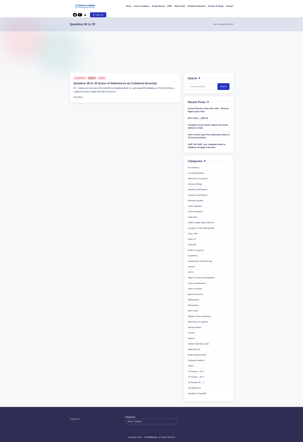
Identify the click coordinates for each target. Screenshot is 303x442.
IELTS (190, 272)
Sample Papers (194, 327)
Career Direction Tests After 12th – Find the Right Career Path (208, 110)
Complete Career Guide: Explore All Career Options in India (208, 126)
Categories (130, 417)
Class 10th (192, 233)
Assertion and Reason (197, 189)
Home (215, 24)
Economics (193, 256)
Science (191, 333)
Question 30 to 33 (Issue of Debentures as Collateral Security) (115, 83)
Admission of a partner (198, 178)
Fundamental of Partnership (200, 261)
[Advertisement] (151, 49)
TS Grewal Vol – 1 (196, 382)
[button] (98, 14)
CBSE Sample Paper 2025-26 (201, 222)
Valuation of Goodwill (197, 393)
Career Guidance (195, 211)
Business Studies (195, 200)
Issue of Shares (195, 289)
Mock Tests (193, 311)
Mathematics (193, 300)
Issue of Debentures (197, 283)
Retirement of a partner (198, 322)
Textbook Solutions (196, 360)
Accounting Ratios (196, 173)
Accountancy (80, 78)
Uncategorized (194, 388)
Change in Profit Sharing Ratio (201, 228)
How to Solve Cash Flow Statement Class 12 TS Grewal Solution (208, 136)
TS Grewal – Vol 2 (196, 371)
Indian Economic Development (201, 278)
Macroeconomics (195, 294)
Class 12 (92, 78)
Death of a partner (196, 250)
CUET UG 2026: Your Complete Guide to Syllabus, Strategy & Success (206, 146)
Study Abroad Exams (197, 355)
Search (192, 78)
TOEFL (191, 366)
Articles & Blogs (195, 184)
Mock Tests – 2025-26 (198, 118)
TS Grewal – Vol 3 (196, 377)
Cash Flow (192, 217)
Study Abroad (194, 349)
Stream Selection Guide (198, 344)
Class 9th (192, 245)
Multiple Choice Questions (199, 316)
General (102, 78)
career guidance (195, 206)
